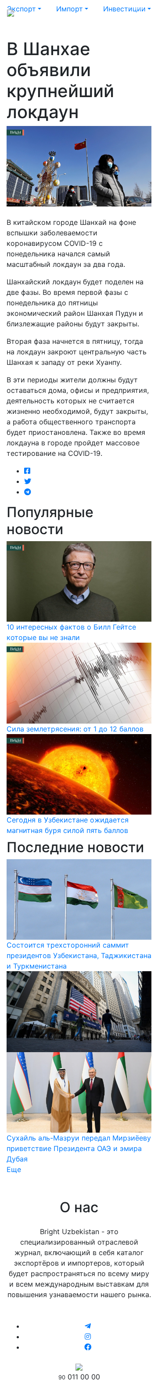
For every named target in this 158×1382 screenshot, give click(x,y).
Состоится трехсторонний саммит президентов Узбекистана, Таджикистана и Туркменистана (79, 955)
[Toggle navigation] (138, 12)
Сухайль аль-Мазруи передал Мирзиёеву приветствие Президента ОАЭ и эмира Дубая (79, 1148)
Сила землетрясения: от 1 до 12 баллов (75, 728)
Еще (14, 1169)
